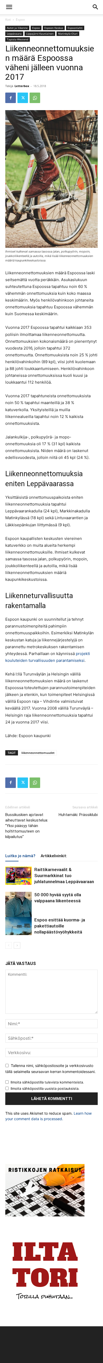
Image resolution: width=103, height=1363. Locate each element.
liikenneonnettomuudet (37, 753)
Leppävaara (14, 33)
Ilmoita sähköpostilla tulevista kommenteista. (47, 1082)
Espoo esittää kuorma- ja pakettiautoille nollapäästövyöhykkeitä (59, 926)
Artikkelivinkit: (54, 856)
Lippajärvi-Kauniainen (40, 33)
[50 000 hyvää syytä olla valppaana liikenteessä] (18, 907)
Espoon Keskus (53, 28)
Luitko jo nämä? (20, 856)
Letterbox (22, 86)
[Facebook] (10, 98)
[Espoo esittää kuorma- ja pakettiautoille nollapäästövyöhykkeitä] (18, 926)
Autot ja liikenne (17, 28)
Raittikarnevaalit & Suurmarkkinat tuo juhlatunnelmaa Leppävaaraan (64, 875)
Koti (8, 19)
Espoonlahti (75, 28)
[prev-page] (8, 945)
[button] (9, 7)
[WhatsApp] (35, 98)
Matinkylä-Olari (68, 33)
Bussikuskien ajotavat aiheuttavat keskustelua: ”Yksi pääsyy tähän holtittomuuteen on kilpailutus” (26, 825)
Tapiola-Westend (17, 39)
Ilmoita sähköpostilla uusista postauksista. (45, 1088)
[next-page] (17, 945)
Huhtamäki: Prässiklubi (78, 814)
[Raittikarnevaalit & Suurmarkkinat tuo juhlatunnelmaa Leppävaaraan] (18, 876)
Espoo (20, 19)
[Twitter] (22, 98)
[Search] (95, 7)
